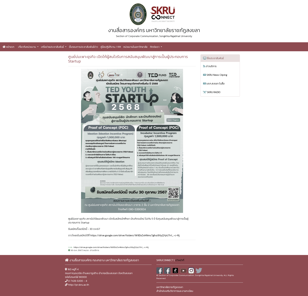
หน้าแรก (9, 47)
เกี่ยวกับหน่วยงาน (27, 47)
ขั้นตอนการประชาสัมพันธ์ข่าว (83, 47)
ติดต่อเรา (155, 47)
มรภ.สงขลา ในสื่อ (215, 83)
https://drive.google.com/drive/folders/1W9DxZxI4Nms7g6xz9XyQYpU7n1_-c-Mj (135, 235)
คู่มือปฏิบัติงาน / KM (111, 47)
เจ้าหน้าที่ (179, 260)
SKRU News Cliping (216, 75)
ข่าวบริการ (211, 66)
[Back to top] (298, 286)
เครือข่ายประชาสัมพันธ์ (52, 47)
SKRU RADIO (213, 92)
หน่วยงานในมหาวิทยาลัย (135, 47)
